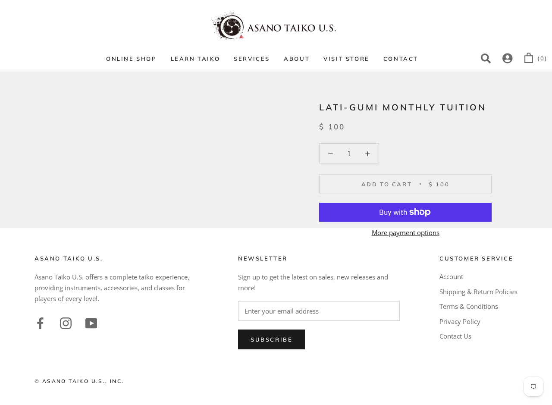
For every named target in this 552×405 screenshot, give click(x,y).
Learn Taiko (195, 58)
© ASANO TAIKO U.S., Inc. (79, 381)
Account (451, 276)
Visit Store (346, 58)
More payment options (405, 232)
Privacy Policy (459, 321)
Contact (400, 58)
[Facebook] (40, 322)
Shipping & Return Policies (478, 291)
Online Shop (131, 58)
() (542, 58)
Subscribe (271, 339)
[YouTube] (91, 322)
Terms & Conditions (468, 306)
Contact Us (455, 336)
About (297, 58)
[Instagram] (66, 322)
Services (252, 58)
